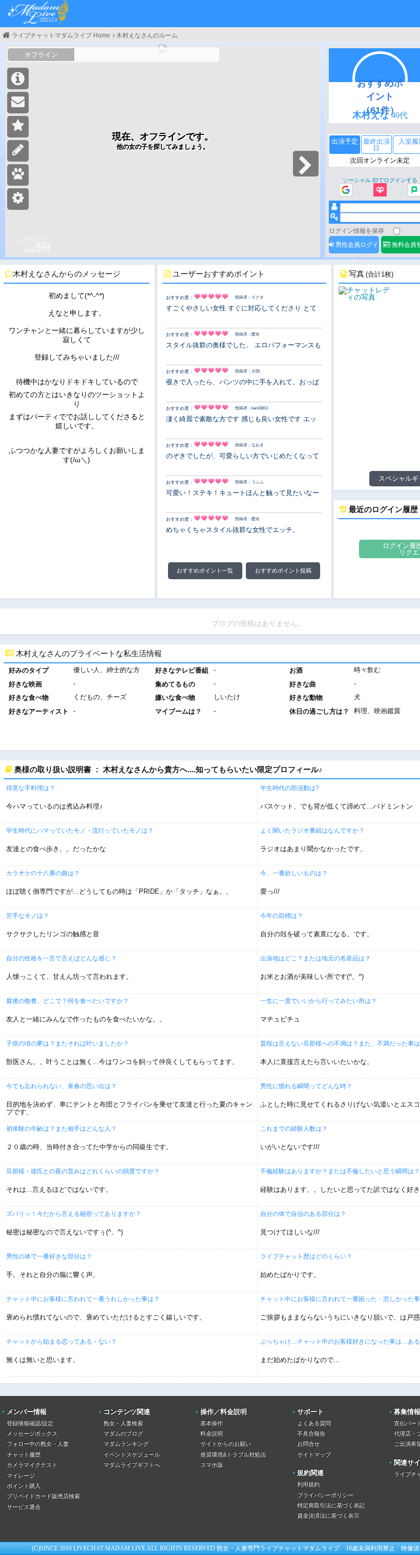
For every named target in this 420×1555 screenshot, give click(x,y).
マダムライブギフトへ (131, 1465)
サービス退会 (23, 1507)
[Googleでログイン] (345, 190)
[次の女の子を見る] (306, 163)
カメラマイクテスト (32, 1465)
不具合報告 (311, 1433)
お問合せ (308, 1444)
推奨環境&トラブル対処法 (233, 1454)
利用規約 (308, 1484)
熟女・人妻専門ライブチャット (260, 1548)
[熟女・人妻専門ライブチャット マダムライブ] (38, 13)
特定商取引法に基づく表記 (331, 1505)
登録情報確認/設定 (30, 1423)
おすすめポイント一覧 (205, 570)
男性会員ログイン (356, 247)
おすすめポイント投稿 (283, 570)
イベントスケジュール (131, 1454)
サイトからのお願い (225, 1444)
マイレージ (21, 1475)
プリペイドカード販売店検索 (43, 1496)
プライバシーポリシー (325, 1495)
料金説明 (211, 1433)
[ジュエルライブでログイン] (380, 190)
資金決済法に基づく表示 (328, 1515)
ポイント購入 (23, 1486)
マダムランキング (126, 1444)
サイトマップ (314, 1454)
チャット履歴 (23, 1454)
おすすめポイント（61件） (380, 96)
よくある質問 (314, 1423)
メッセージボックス (32, 1433)
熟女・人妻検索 (123, 1423)
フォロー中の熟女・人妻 (38, 1444)
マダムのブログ (123, 1433)
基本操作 (211, 1423)
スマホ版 (211, 1465)
